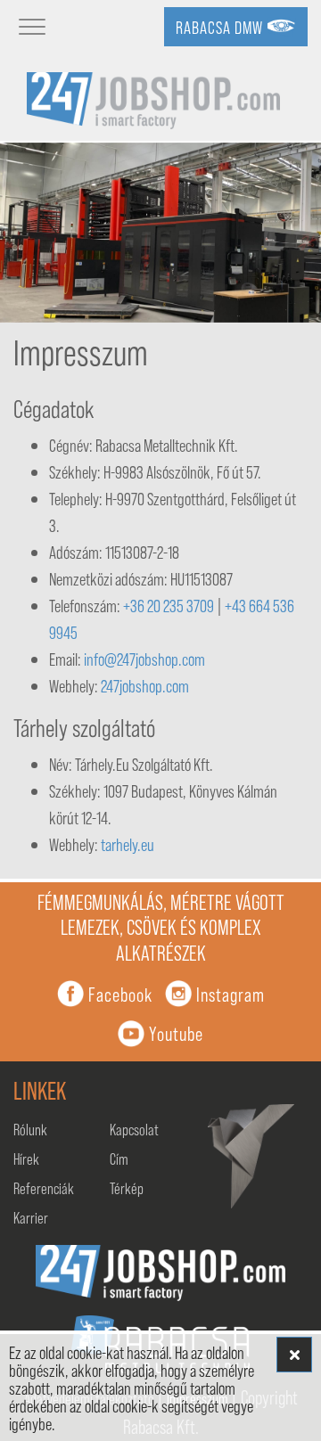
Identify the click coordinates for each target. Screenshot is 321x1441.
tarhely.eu (127, 844)
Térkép (127, 1188)
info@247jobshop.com (144, 658)
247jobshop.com (145, 685)
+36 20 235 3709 (168, 605)
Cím (119, 1158)
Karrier (30, 1217)
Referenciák (43, 1188)
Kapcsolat (134, 1129)
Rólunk (30, 1129)
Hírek (26, 1158)
